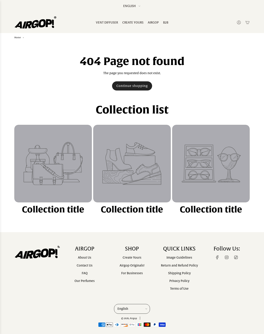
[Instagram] (226, 257)
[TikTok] (236, 257)
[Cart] (247, 22)
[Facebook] (217, 257)
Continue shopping (132, 86)
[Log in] (239, 22)
